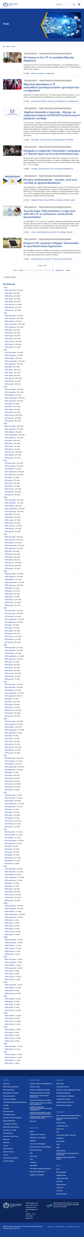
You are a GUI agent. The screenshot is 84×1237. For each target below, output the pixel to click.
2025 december (10, 315)
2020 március (10, 526)
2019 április (9, 560)
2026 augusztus (10, 290)
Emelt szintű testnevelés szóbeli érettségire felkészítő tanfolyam (40, 1113)
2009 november (10, 908)
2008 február (9, 951)
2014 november (10, 724)
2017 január (9, 642)
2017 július (8, 625)
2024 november (10, 355)
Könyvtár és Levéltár (9, 1130)
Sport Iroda (33, 1156)
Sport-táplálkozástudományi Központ (68, 1115)
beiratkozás (59, 200)
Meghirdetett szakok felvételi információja (39, 1096)
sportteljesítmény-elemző (46, 232)
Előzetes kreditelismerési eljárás (40, 1100)
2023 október (9, 395)
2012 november (10, 798)
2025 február (9, 344)
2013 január (9, 790)
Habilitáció (59, 1138)
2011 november (10, 835)
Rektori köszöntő (8, 1090)
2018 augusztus (10, 585)
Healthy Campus (8, 1152)
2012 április (9, 818)
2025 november (10, 318)
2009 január (9, 934)
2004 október (10, 1015)
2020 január (9, 531)
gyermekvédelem (58, 140)
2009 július (9, 920)
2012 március (9, 821)
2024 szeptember (11, 361)
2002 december (10, 1046)
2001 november (10, 1057)
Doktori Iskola (60, 1123)
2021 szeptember (11, 472)
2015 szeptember (11, 693)
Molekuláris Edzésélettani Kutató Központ (67, 1119)
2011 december (10, 832)
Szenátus (6, 1108)
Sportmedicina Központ (10, 1158)
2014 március (9, 747)
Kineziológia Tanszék (65, 232)
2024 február (9, 381)
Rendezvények (8, 1148)
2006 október (10, 988)
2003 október (9, 1029)
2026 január (9, 310)
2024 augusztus (10, 364)
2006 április (9, 990)
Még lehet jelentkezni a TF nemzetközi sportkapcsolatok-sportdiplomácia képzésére (52, 87)
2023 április (9, 412)
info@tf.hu (29, 1218)
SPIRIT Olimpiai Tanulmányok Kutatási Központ (67, 1154)
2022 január (9, 458)
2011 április (8, 855)
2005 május (9, 1004)
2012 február (9, 824)
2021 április (9, 486)
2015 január (9, 716)
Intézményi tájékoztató (37, 1171)
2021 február (9, 492)
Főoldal (50, 1226)
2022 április (9, 449)
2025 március (9, 341)
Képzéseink (60, 1083)
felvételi (67, 200)
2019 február (9, 565)
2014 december (10, 721)
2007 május (9, 974)
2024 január (9, 384)
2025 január (9, 347)
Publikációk (60, 1129)
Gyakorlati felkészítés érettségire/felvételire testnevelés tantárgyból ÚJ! (41, 1108)
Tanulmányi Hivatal (62, 1087)
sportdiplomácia (73, 101)
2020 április (9, 523)
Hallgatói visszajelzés (37, 1175)
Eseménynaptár (61, 1194)
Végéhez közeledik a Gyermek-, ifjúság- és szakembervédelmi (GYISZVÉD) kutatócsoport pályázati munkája (52, 115)
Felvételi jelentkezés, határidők (40, 1093)
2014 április (9, 744)
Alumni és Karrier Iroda (10, 1136)
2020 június (9, 517)
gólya (73, 200)
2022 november (10, 429)
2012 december (10, 795)
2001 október (9, 1060)
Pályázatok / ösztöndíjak (38, 1137)
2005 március (10, 1010)
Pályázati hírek (61, 1184)
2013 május (9, 778)
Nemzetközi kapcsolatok (11, 1127)
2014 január (9, 753)
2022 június (9, 443)
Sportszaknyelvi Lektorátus (65, 1102)
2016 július (8, 662)
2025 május (9, 335)
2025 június (9, 333)
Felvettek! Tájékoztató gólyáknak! (40, 1083)
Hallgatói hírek (61, 1175)
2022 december (10, 426)
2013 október (9, 764)
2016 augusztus (10, 659)
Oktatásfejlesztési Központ (65, 1096)
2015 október (9, 690)
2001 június (9, 1063)
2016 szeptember (11, 656)
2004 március (10, 1021)
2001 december (10, 1054)
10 (53, 270)
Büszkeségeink (61, 1172)
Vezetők (6, 1105)
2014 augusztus (10, 733)
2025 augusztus (10, 327)
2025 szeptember (11, 324)
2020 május (9, 520)
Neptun (32, 1131)
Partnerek (6, 1139)
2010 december (10, 869)
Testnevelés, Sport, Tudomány (66, 1135)
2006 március (10, 993)
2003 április (9, 1035)
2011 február (9, 860)
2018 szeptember (11, 582)
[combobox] (66, 4)
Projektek (6, 1142)
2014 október (9, 727)
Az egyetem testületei (10, 1124)
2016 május (9, 667)
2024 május (9, 372)
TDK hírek (59, 1181)
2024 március (10, 378)
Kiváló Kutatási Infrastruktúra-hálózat (66, 1158)
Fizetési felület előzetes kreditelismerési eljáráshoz (41, 1103)
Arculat (5, 1145)
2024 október (9, 358)
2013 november (10, 761)
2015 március (9, 710)
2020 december (10, 500)
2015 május (9, 704)
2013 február (9, 787)
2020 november (10, 503)
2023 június (9, 406)
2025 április (9, 338)
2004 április (9, 1018)
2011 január (9, 863)
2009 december (10, 906)
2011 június (8, 849)
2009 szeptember (11, 914)
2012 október (9, 801)
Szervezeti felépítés (9, 1099)
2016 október (9, 653)
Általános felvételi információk (40, 1090)
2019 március (9, 563)
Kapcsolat (6, 1083)
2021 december (10, 463)
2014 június (9, 738)
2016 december (10, 647)
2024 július (8, 367)
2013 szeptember (11, 767)
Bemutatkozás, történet (10, 1093)
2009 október (10, 911)
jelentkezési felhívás (38, 101)
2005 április (9, 1007)
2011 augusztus (10, 843)
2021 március (9, 489)
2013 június (9, 775)
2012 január (9, 826)
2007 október (9, 965)
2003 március (10, 1038)
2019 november (10, 540)
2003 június (9, 1032)
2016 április (9, 670)
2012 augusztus (10, 806)
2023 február (9, 418)
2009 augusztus (10, 917)
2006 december (10, 985)
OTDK (58, 1144)
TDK (57, 1132)
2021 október (9, 469)
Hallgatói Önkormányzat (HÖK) (42, 200)
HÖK (31, 1153)
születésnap (49, 73)
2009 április (9, 929)
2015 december (10, 684)
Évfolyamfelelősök (36, 1150)
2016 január (9, 679)
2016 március (9, 673)
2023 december (10, 389)
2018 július (8, 588)
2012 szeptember (11, 803)
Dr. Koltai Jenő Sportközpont (61, 259)
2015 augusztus (10, 696)
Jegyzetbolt (33, 1165)
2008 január (9, 954)
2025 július (8, 330)
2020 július (9, 514)
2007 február (9, 979)
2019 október (9, 543)
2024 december (10, 352)
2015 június (9, 701)
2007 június (9, 971)
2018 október (9, 579)
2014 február (9, 750)
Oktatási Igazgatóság (63, 1093)
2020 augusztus (10, 511)
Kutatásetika (60, 1141)
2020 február (9, 528)
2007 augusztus (10, 968)
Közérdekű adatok (9, 1096)
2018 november (10, 576)
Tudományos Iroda (62, 1126)
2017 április (9, 633)
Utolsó (67, 270)
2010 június (9, 886)
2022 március (9, 452)
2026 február (9, 307)
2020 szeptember (11, 508)
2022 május (9, 446)
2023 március (9, 415)
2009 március (10, 931)
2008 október (10, 945)
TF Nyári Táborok (8, 1161)
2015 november (10, 687)
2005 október (9, 999)
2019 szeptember (11, 545)
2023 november (10, 392)
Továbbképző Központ (63, 1099)
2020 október (9, 506)
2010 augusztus (10, 880)
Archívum (59, 1191)
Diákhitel (33, 1140)
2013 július (8, 772)
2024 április (9, 375)
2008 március (10, 948)
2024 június (9, 370)
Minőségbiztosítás (9, 1114)
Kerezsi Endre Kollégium (37, 1144)
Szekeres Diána (46, 140)
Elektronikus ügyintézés (11, 1087)
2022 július (8, 440)
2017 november (10, 613)
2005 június (9, 1001)
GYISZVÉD (69, 140)
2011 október (9, 838)
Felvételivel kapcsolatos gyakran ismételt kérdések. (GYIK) (41, 1117)
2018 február (9, 602)
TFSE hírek (59, 1187)
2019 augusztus (10, 548)
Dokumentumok (8, 1111)
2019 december (10, 537)
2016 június (9, 665)
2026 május (9, 299)
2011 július (8, 846)
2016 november (10, 650)
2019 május (9, 557)
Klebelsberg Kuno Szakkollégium (40, 1147)
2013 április (9, 781)
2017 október (9, 616)
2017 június (9, 628)
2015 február (9, 713)
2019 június (9, 554)
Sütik (78, 1226)
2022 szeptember (11, 435)
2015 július (8, 699)
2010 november (10, 872)
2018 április (9, 597)
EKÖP (58, 1147)
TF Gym (5, 1155)
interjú (33, 232)
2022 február (9, 455)
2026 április (9, 301)
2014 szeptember (11, 730)
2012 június (9, 812)
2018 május (9, 594)
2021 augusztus (10, 474)
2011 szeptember (11, 840)
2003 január (9, 1041)
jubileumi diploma (38, 73)
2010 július (8, 883)
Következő (59, 270)
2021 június (9, 480)
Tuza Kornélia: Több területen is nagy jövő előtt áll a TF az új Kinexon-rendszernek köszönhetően (49, 214)
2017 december (10, 610)
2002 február (9, 1049)
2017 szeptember (11, 619)
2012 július (8, 809)
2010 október (9, 874)
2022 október (9, 432)
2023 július (8, 404)
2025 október (9, 321)
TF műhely (33, 1162)
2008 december (10, 940)
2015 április (9, 707)
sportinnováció (44, 169)
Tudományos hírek (62, 1178)
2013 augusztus (10, 770)
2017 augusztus (10, 622)
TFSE (31, 1159)
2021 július (8, 477)
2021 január (9, 495)
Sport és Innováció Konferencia (62, 169)
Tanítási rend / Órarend (37, 1134)
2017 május (9, 631)
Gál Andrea (35, 140)
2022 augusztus (10, 437)
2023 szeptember (11, 398)
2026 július (8, 293)
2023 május (9, 409)
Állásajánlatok (8, 1133)
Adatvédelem (70, 1226)
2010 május (9, 889)
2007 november (10, 962)
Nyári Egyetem (61, 1150)
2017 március (9, 636)
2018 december (10, 574)
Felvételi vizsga (35, 1087)
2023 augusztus (10, 401)
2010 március (9, 894)
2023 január (9, 421)
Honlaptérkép (59, 1226)
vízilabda (34, 169)
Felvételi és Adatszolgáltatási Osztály (68, 1090)
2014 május (9, 741)
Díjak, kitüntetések (9, 1121)
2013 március (9, 784)
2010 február (9, 897)
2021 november (10, 466)
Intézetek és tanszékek (63, 1105)
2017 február (9, 639)
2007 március (10, 976)
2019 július (8, 551)
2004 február (9, 1024)
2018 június (9, 591)
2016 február (9, 676)
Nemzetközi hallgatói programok (40, 1168)
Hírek (58, 1169)
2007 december (10, 959)
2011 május (8, 852)
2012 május (9, 815)
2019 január (9, 568)
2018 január (9, 605)
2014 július (8, 736)
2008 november (10, 942)
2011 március (9, 858)
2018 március (9, 599)
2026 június (9, 296)
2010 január (9, 900)
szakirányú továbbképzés (56, 101)
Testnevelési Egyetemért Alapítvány (14, 1102)
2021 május (9, 483)
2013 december (10, 758)
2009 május (9, 926)
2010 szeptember (11, 877)
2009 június (9, 923)
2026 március (10, 304)
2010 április (9, 892)
